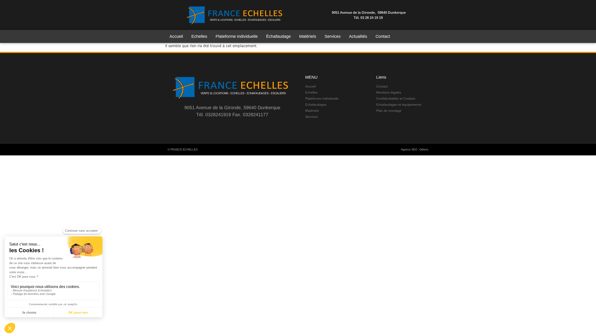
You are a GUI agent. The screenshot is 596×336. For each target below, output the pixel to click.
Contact (383, 36)
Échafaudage (278, 36)
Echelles (199, 36)
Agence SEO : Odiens (414, 149)
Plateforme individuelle (237, 36)
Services (333, 36)
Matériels (307, 36)
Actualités (358, 36)
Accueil (176, 36)
